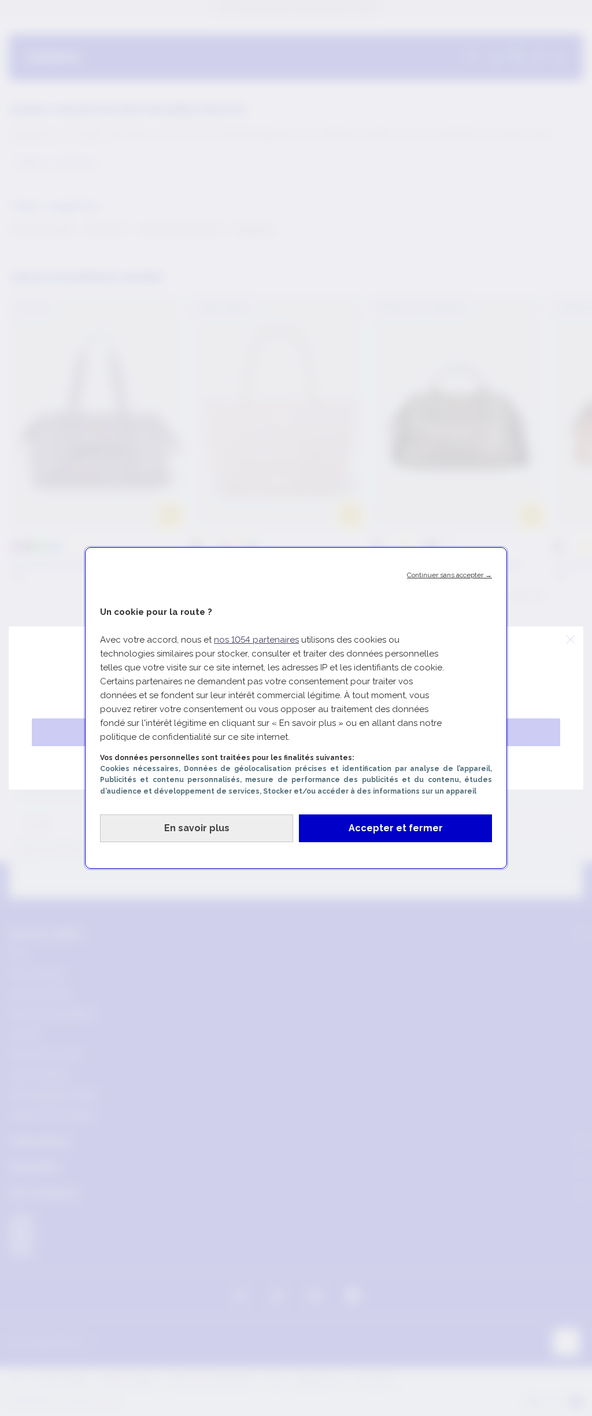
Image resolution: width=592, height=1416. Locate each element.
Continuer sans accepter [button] (449, 575)
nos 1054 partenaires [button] (256, 640)
